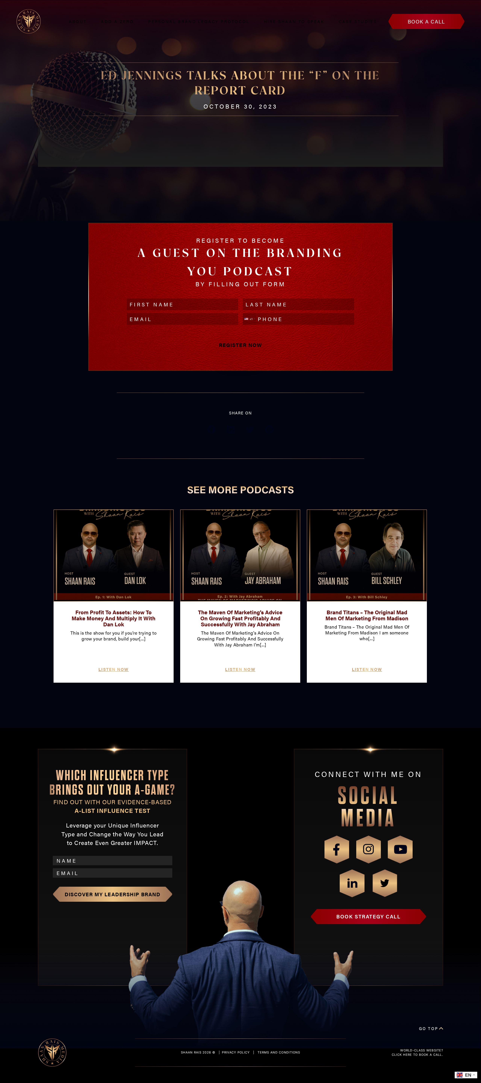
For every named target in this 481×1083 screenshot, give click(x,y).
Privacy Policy (236, 1052)
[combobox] (249, 319)
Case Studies (358, 21)
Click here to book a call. (417, 1055)
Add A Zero (117, 21)
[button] (211, 430)
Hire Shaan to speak (294, 21)
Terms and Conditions (279, 1052)
